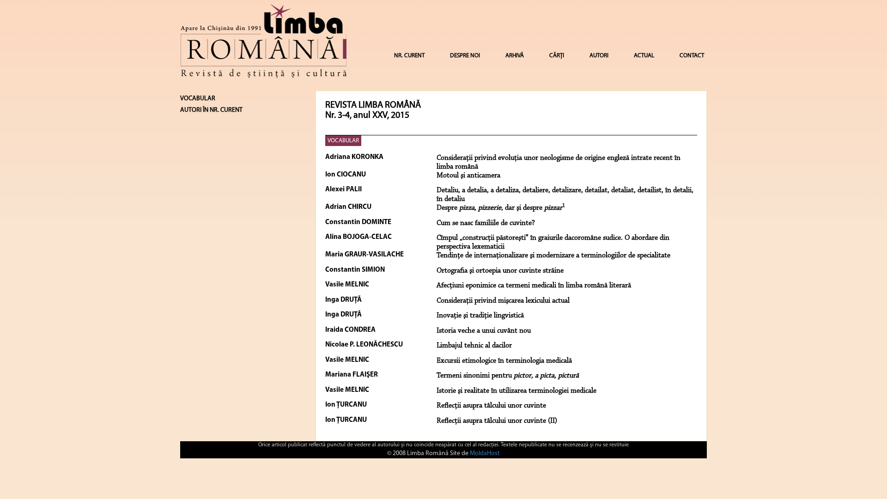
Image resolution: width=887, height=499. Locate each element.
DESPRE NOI (465, 56)
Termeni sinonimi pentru (508, 375)
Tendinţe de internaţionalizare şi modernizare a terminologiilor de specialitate (553, 255)
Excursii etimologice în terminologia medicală (504, 361)
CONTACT (692, 56)
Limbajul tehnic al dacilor (474, 345)
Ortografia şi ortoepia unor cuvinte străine (500, 270)
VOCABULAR (343, 141)
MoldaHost (485, 453)
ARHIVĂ (514, 56)
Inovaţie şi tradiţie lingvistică (480, 315)
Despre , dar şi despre (501, 208)
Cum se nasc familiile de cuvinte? (486, 223)
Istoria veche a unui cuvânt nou (484, 331)
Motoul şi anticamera (468, 175)
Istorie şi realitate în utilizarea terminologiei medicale (516, 391)
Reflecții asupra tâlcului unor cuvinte (491, 405)
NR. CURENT (409, 56)
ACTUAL (644, 56)
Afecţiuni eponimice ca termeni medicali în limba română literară (534, 285)
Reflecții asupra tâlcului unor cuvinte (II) (497, 421)
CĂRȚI (556, 56)
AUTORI (598, 56)
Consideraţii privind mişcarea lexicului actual (503, 300)
